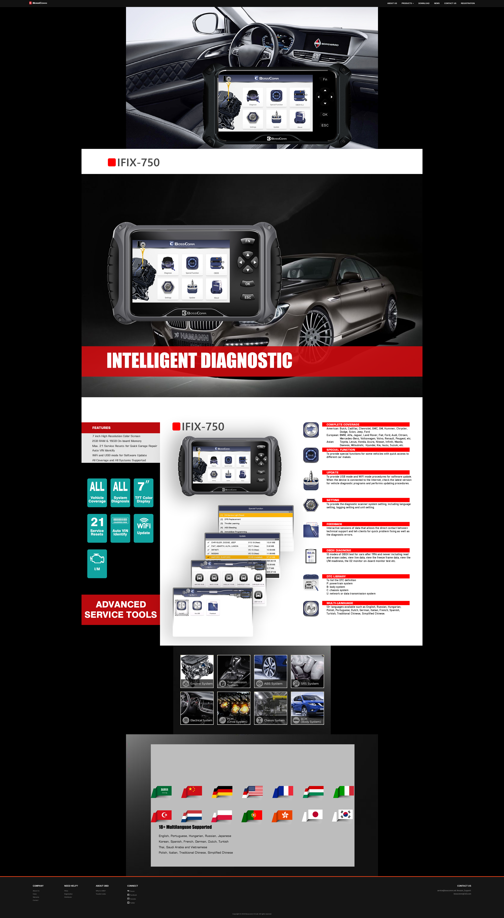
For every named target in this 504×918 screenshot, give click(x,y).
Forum (132, 891)
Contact (35, 900)
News (437, 3)
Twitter (132, 903)
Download (423, 3)
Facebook (133, 895)
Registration (468, 3)
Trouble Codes (101, 894)
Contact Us (450, 3)
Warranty (36, 897)
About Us (392, 3)
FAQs (66, 891)
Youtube (133, 899)
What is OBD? (101, 891)
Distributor (68, 897)
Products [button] (407, 3)
